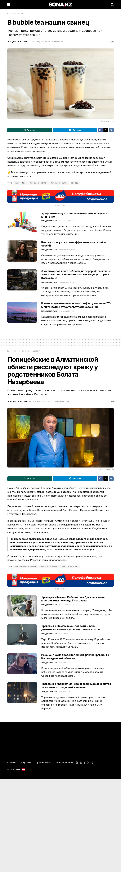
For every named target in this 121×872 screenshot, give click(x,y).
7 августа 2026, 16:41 (67, 250)
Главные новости (37, 183)
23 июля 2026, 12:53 (66, 282)
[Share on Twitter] (105, 130)
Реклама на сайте (64, 763)
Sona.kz (17, 769)
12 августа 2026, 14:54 (67, 221)
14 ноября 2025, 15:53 (42, 41)
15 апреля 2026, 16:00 (67, 663)
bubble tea (20, 183)
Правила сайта (43, 763)
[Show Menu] (8, 4)
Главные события (59, 183)
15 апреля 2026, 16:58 (67, 634)
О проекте (26, 763)
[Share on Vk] (111, 130)
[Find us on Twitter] (88, 763)
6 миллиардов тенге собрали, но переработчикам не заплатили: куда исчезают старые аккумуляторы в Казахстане (76, 275)
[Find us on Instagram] (81, 763)
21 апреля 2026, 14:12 (67, 605)
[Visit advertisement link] (60, 196)
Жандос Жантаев (17, 41)
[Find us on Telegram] (77, 763)
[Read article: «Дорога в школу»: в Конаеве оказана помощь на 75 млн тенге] (22, 221)
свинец (74, 183)
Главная (11, 14)
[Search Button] (112, 4)
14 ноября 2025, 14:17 (42, 401)
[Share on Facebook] (100, 130)
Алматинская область (25, 567)
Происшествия (33, 351)
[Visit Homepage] (60, 4)
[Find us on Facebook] (84, 763)
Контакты (11, 763)
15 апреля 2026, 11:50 (67, 691)
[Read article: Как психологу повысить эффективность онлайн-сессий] (22, 251)
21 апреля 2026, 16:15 (67, 311)
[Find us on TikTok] (92, 763)
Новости (20, 14)
